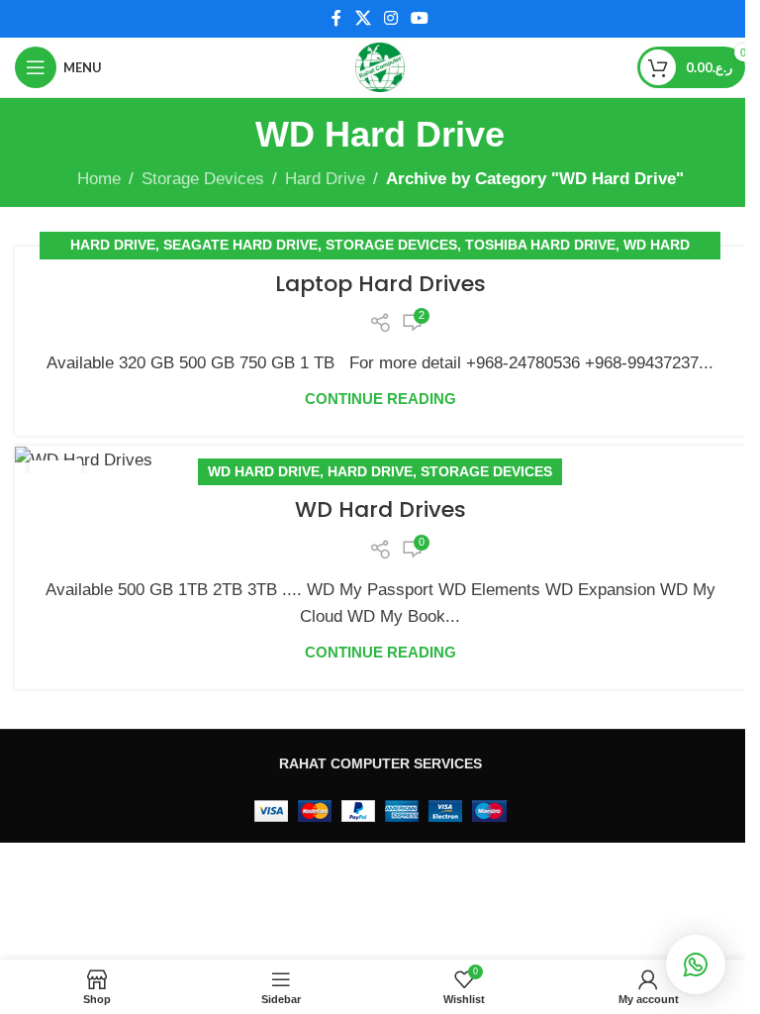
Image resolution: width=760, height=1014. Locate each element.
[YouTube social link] (420, 18)
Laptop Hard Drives (380, 283)
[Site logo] (380, 65)
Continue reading (380, 398)
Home (99, 178)
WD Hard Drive (264, 471)
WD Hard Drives (380, 509)
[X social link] (362, 18)
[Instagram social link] (390, 18)
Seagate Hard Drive (240, 245)
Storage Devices (203, 178)
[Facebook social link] (336, 18)
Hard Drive (325, 178)
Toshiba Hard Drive (540, 245)
